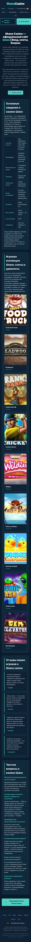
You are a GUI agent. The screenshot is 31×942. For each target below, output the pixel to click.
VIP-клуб (10, 8)
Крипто (13, 919)
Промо (26, 915)
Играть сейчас (16, 92)
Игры (14, 915)
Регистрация (25, 21)
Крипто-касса (24, 12)
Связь (3, 12)
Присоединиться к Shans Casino (16, 902)
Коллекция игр (22, 8)
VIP (10, 915)
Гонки (3, 8)
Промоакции (12, 12)
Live (15, 15)
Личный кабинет (6, 21)
